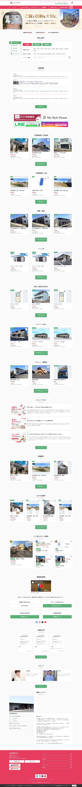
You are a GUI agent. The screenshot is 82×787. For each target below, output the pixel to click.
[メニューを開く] (71, 7)
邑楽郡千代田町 (59, 53)
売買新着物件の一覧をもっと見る (41, 486)
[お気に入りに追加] (26, 140)
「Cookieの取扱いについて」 (59, 785)
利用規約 (38, 779)
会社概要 (44, 7)
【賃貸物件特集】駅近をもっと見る (41, 315)
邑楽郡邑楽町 (48, 53)
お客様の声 (44, 759)
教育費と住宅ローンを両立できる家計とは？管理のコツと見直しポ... (32, 81)
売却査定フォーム (57, 616)
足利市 (38, 53)
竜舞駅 (57, 48)
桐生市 (64, 53)
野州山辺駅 (61, 48)
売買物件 (27, 44)
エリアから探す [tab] (15, 42)
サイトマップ (52, 779)
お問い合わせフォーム (57, 605)
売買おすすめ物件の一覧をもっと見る (41, 527)
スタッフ (43, 756)
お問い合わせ (54, 7)
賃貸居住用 (37, 44)
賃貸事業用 (46, 44)
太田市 (35, 53)
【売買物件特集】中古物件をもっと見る (41, 164)
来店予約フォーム (25, 616)
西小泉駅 (45, 48)
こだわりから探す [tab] (16, 53)
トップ (14, 7)
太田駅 (38, 48)
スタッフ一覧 (24, 7)
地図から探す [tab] (15, 48)
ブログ (43, 761)
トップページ (44, 753)
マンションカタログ (31, 779)
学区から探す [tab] (15, 50)
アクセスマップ (33, 7)
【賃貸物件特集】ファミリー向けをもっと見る (41, 353)
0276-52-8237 (24, 605)
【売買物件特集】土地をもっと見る (41, 202)
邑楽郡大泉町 (42, 53)
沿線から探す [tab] (15, 45)
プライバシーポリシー (44, 779)
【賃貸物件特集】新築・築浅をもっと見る (41, 239)
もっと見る (41, 447)
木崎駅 (41, 48)
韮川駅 (49, 48)
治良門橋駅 (66, 48)
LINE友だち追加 (63, 7)
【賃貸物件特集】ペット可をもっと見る (41, 277)
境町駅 (35, 50)
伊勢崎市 (53, 53)
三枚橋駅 (53, 48)
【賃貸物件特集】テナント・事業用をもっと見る (41, 391)
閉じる (74, 785)
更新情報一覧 (41, 106)
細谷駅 (35, 48)
